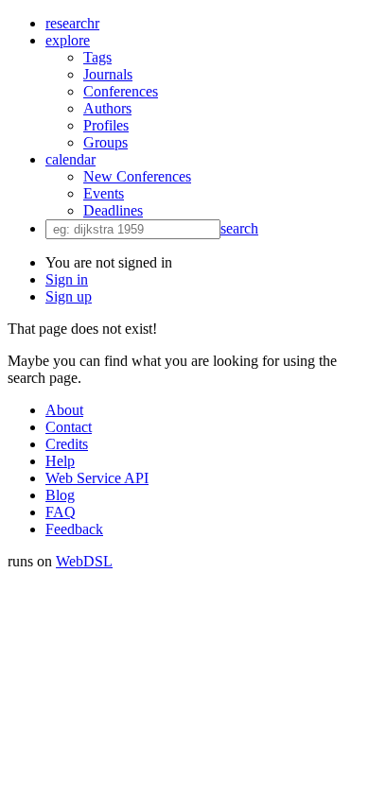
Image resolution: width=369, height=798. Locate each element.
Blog (60, 495)
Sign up (68, 296)
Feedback (74, 529)
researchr (72, 23)
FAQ (60, 512)
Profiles (106, 125)
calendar (70, 159)
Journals (107, 74)
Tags (97, 57)
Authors (107, 108)
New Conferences (137, 176)
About (64, 410)
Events (103, 193)
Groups (105, 142)
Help (60, 461)
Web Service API (97, 478)
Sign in (66, 279)
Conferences (120, 91)
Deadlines (113, 210)
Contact (68, 427)
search (239, 228)
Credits (66, 444)
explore (67, 40)
